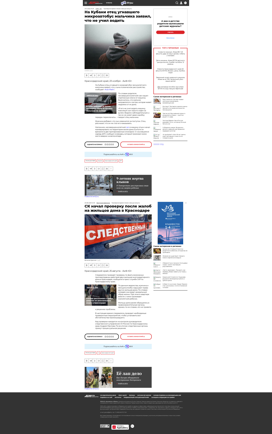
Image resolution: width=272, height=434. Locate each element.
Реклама (132, 395)
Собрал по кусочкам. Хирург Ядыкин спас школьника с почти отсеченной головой (175, 285)
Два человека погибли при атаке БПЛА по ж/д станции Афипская (170, 88)
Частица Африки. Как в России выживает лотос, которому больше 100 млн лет (174, 122)
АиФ (98, 260)
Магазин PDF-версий (144, 395)
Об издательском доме (108, 395)
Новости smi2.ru (92, 196)
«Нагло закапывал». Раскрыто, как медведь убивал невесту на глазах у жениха (174, 271)
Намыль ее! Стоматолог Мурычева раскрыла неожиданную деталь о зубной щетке (174, 278)
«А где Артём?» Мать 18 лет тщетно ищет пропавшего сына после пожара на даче (174, 136)
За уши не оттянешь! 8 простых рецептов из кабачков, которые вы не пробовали (175, 250)
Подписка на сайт (106, 397)
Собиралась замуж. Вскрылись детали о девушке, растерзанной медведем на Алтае (173, 129)
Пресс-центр (122, 395)
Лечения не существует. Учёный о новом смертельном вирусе (174, 257)
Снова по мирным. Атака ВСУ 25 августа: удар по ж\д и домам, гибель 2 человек (170, 54)
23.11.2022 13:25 (89, 8)
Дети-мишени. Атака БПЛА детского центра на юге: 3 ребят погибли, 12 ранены (170, 62)
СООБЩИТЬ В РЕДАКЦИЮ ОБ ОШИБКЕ (163, 397)
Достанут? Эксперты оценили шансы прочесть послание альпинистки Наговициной (175, 108)
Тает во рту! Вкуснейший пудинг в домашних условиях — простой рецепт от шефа (174, 115)
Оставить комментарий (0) (136, 144)
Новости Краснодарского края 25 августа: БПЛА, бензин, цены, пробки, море (170, 71)
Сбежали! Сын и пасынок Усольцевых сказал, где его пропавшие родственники (175, 264)
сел (128, 127)
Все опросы (170, 37)
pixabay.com (89, 70)
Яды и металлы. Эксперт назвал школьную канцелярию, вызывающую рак (173, 101)
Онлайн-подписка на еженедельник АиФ (167, 395)
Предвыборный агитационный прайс (136, 397)
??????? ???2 (158, 144)
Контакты (118, 397)
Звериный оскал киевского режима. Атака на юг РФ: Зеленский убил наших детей (170, 79)
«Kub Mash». (109, 90)
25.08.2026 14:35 (90, 203)
